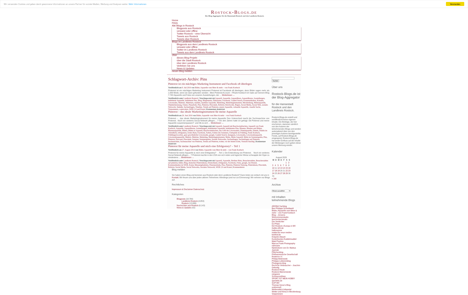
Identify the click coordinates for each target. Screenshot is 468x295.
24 (273, 173)
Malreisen (189, 103)
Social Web (256, 105)
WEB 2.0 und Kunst (197, 109)
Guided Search (236, 100)
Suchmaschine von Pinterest (191, 141)
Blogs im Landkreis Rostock (186, 41)
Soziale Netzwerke (219, 139)
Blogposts (181, 199)
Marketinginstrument (234, 103)
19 (279, 171)
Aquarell (218, 98)
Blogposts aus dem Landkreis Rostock (197, 44)
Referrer (221, 105)
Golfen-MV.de (278, 228)
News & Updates (185, 68)
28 (284, 173)
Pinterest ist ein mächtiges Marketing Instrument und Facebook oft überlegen (210, 83)
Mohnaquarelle (259, 103)
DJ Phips (276, 224)
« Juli (274, 179)
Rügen (237, 105)
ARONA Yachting (279, 206)
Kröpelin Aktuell (278, 237)
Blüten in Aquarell (195, 130)
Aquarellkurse (247, 98)
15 (287, 168)
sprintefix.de (277, 281)
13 (281, 168)
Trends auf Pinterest (210, 107)
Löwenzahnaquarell (254, 135)
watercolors (183, 109)
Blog (200, 100)
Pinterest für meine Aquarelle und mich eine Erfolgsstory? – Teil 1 (204, 146)
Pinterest (205, 105)
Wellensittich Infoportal (281, 289)
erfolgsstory (182, 133)
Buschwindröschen (210, 130)
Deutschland (212, 163)
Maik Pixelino (277, 241)
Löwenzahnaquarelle (176, 137)
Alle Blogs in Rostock (183, 25)
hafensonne (277, 230)
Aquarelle (226, 98)
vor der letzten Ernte (232, 141)
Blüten (184, 130)
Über (174, 55)
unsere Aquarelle (225, 107)
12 (279, 168)
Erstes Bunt (192, 133)
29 (287, 173)
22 (287, 171)
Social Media (246, 105)
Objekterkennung (175, 105)
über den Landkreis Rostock (191, 63)
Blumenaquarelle (174, 130)
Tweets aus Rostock (187, 36)
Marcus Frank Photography (283, 243)
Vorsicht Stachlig (247, 141)
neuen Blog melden (182, 71)
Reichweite (229, 105)
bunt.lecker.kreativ (279, 219)
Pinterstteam (253, 165)
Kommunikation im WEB (178, 165)
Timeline (198, 107)
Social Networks (192, 167)
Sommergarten (205, 139)
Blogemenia (207, 100)
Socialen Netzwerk (207, 167)
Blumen (243, 128)
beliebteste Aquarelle (176, 100)
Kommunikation (249, 100)
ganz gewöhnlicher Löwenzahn (196, 135)
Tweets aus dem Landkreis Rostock (195, 52)
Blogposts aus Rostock (189, 28)
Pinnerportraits (215, 165)
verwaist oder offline (187, 31)
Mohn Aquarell (237, 137)
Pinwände (213, 105)
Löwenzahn (172, 103)
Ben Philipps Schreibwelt (283, 208)
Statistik (180, 107)
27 (281, 173)
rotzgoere (276, 274)
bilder (181, 163)
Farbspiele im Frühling (238, 133)
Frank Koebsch (254, 133)
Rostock (185, 203)
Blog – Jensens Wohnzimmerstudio (280, 216)
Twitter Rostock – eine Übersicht (193, 33)
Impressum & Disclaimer (182, 189)
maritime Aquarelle (208, 103)
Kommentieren (238, 167)
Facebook (226, 100)
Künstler (260, 100)
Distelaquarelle (246, 130)
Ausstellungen (259, 98)
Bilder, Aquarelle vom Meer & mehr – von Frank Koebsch (217, 88)
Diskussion (217, 100)
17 (273, 171)
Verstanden (455, 3)
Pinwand (179, 139)
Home (175, 20)
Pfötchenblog (277, 252)
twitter (221, 141)
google (211, 135)
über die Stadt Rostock (189, 60)
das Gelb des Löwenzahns (229, 130)
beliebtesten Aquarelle (216, 128)
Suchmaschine (173, 141)
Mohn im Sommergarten (253, 137)
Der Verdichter (278, 222)
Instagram (231, 135)
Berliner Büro (236, 161)
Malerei (188, 137)
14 (284, 168)
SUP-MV (275, 283)
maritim (197, 103)
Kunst (191, 165)
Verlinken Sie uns (186, 66)
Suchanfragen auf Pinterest (249, 139)
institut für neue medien (282, 232)
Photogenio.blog (279, 263)
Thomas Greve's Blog (281, 285)
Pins (199, 105)
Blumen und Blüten (254, 128)
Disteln (255, 130)
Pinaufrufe (193, 105)
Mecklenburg (248, 103)
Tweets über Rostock (188, 39)
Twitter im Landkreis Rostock (192, 49)
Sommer (195, 139)
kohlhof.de (276, 235)
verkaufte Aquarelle (240, 107)
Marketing (221, 103)
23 (289, 171)
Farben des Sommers (220, 133)
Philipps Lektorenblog (281, 261)
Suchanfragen (189, 107)
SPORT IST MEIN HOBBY (283, 278)
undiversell (276, 287)
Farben (208, 133)
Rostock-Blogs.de (234, 12)
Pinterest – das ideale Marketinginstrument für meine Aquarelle (202, 111)
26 (279, 173)
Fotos (239, 163)
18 (276, 171)
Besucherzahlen (249, 161)
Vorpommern (173, 109)
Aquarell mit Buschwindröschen (235, 126)
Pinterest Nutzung (240, 165)
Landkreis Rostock (191, 98)
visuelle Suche (254, 107)
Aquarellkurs (236, 98)
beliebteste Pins (191, 100)
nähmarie (276, 246)
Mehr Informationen (137, 4)
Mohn (227, 137)
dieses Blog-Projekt (187, 57)
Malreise (181, 103)
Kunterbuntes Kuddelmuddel (284, 239)
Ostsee (185, 105)
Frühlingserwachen (175, 135)
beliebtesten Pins (232, 128)
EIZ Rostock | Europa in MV (284, 226)
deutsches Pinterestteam (198, 163)
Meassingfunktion (201, 165)
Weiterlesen (228, 95)
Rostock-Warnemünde (281, 272)
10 (273, 168)
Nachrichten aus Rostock (187, 205)
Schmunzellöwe (279, 276)
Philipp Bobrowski (280, 259)
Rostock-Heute (278, 270)
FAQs (175, 23)
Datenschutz (198, 189)
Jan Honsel (252, 163)
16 (289, 168)
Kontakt (175, 177)
